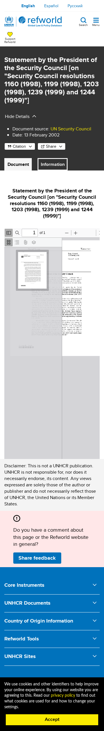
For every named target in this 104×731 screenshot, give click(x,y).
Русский (75, 6)
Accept (52, 719)
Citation (19, 146)
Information (53, 164)
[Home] (33, 21)
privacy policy (63, 695)
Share (51, 146)
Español (51, 6)
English (28, 6)
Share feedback (37, 558)
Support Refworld (10, 40)
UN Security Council (71, 128)
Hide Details (17, 116)
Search (83, 24)
